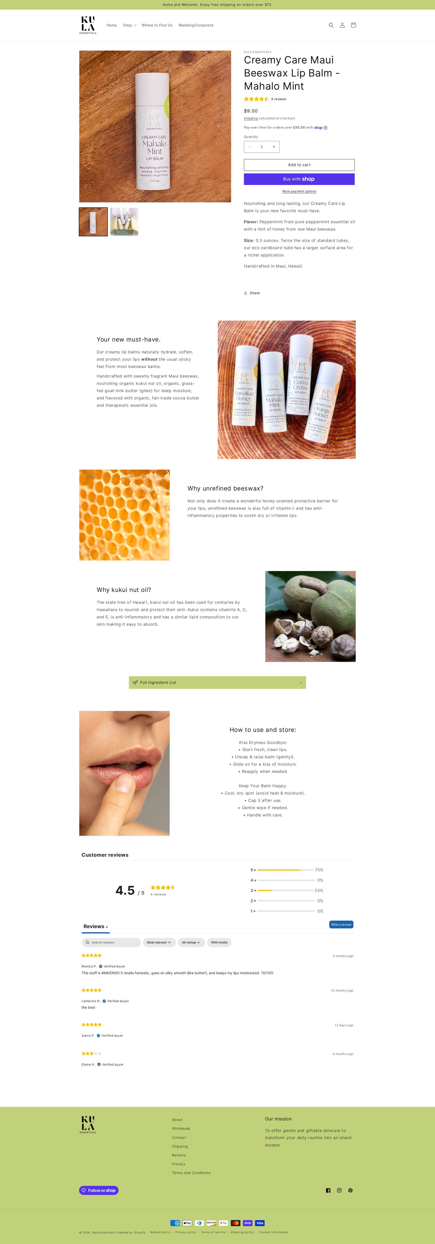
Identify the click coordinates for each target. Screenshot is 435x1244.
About (177, 1119)
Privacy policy (185, 1232)
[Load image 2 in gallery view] (124, 222)
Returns (179, 1155)
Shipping (251, 118)
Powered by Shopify (131, 1232)
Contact (179, 1137)
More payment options (299, 191)
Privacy (178, 1164)
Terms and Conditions (191, 1173)
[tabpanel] (217, 1005)
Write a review (341, 924)
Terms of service (213, 1232)
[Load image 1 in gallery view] (93, 222)
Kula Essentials (103, 1232)
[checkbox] (219, 942)
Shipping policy (242, 1232)
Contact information (273, 1232)
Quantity (251, 137)
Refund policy (160, 1232)
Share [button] (255, 293)
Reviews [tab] (96, 926)
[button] (129, 25)
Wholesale (181, 1128)
